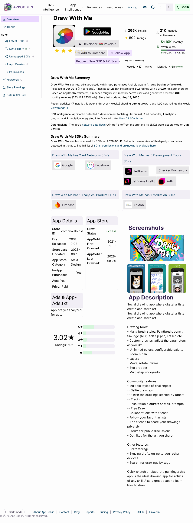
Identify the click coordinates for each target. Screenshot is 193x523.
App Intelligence (73, 7)
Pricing (132, 7)
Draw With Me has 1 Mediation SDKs (149, 195)
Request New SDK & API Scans (97, 61)
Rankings (93, 7)
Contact (64, 512)
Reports (89, 512)
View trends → (59, 107)
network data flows (94, 124)
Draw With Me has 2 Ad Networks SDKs (80, 155)
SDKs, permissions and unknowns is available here (125, 145)
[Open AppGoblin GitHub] (153, 7)
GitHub (140, 512)
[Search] (169, 7)
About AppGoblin (43, 512)
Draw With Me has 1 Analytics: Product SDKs (84, 195)
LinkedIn (154, 512)
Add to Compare (93, 53)
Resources (113, 7)
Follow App (122, 53)
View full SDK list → (131, 118)
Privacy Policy (121, 512)
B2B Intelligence (51, 7)
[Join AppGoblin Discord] (145, 7)
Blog (77, 512)
